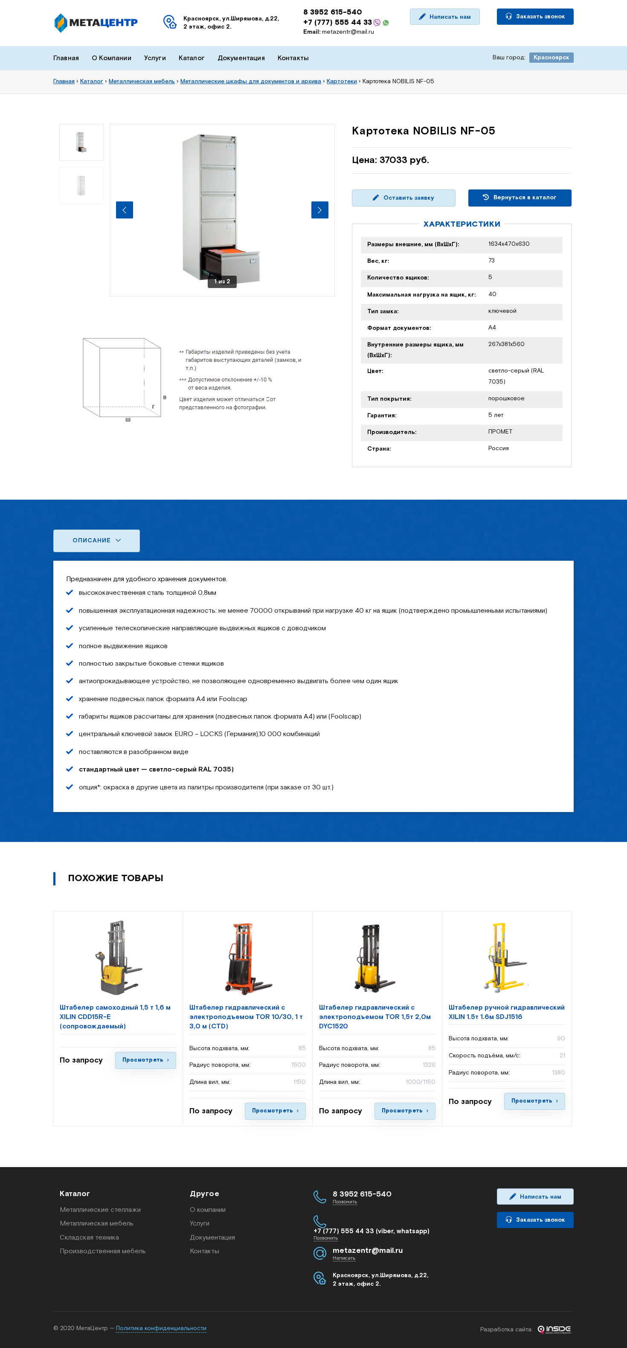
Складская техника (89, 1237)
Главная (66, 58)
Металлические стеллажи (100, 1209)
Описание (93, 540)
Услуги (155, 58)
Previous (124, 209)
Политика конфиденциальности (161, 1328)
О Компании (111, 58)
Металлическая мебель (97, 1223)
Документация (241, 58)
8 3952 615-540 (332, 12)
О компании (208, 1209)
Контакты (293, 58)
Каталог (192, 58)
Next (319, 209)
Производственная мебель (103, 1251)
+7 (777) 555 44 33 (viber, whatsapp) (372, 1231)
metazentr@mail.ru (338, 32)
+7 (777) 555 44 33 (337, 22)
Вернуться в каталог (524, 197)
